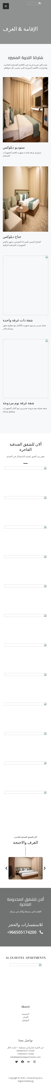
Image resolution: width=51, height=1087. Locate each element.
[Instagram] (34, 1061)
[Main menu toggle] (6, 6)
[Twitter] (16, 1061)
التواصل (25, 1020)
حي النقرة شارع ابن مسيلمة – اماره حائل (25, 1047)
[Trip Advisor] (28, 1061)
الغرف (25, 1017)
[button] (6, 868)
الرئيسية (25, 1013)
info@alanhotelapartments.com (25, 1057)
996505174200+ (25, 1053)
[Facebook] (22, 1061)
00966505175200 (25, 1050)
